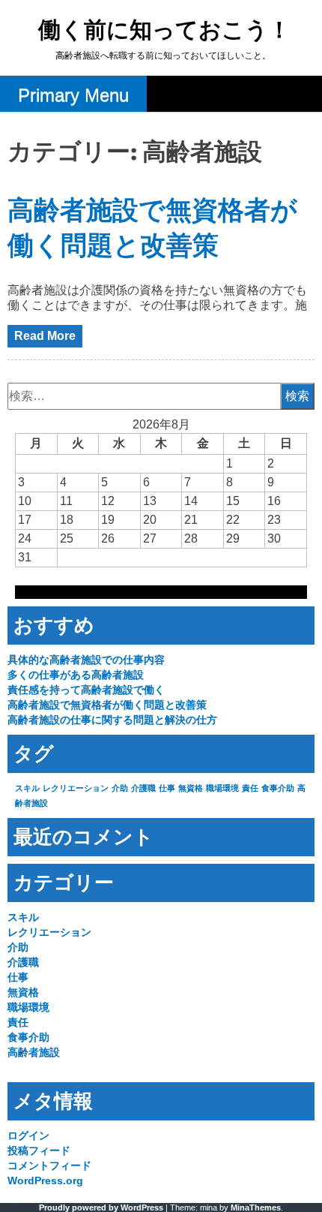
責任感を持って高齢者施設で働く (86, 690)
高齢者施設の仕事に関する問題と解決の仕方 (112, 720)
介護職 (143, 787)
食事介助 (277, 787)
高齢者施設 (33, 1052)
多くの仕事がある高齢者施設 (75, 675)
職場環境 (222, 787)
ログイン (28, 1135)
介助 (120, 787)
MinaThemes (256, 1207)
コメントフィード (49, 1165)
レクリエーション (76, 787)
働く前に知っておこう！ (164, 31)
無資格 (190, 787)
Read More (45, 335)
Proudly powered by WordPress (101, 1207)
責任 (250, 787)
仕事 (167, 787)
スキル (27, 787)
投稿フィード (38, 1150)
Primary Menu (73, 95)
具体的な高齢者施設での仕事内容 (86, 660)
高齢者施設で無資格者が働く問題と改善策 (107, 705)
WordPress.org (45, 1180)
